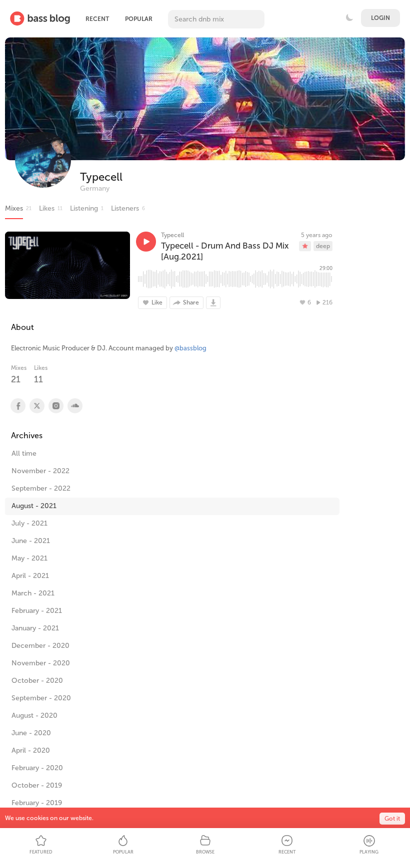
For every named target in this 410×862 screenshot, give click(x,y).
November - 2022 (41, 471)
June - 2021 (31, 541)
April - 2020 (31, 750)
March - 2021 (33, 593)
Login (380, 17)
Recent (97, 18)
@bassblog (190, 348)
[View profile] (17, 405)
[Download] (213, 302)
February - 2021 (37, 610)
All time (24, 453)
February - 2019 (37, 803)
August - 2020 (35, 715)
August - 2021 (34, 506)
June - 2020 (31, 733)
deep (323, 246)
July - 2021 (30, 523)
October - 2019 (37, 785)
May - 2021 (30, 558)
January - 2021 (35, 628)
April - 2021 (30, 576)
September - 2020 (41, 698)
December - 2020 (41, 645)
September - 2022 (41, 488)
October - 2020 (37, 680)
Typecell (101, 177)
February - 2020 (37, 768)
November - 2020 (41, 663)
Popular (138, 18)
